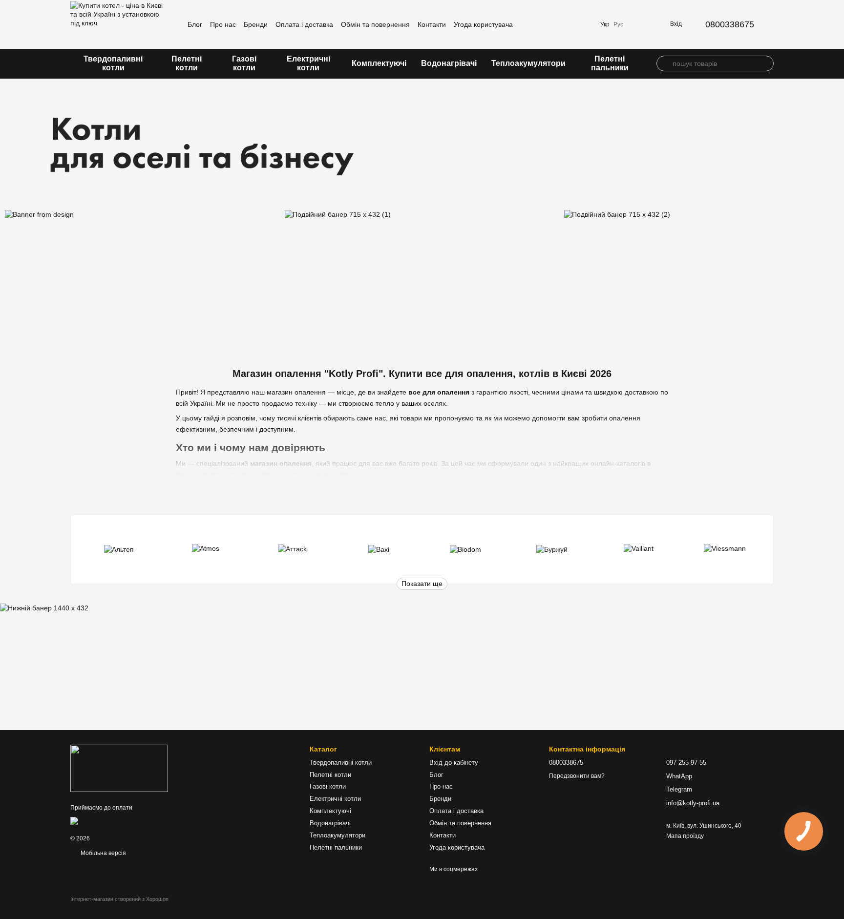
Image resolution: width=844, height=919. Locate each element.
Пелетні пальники (610, 63)
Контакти (432, 24)
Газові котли (244, 63)
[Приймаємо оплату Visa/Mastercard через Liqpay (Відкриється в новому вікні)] (141, 820)
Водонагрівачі (449, 63)
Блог (195, 24)
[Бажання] (583, 24)
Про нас (223, 24)
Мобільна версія (102, 853)
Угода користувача (483, 24)
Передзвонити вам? (577, 776)
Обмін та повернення (375, 24)
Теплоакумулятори (528, 63)
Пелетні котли (186, 63)
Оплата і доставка (304, 24)
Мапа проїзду (685, 836)
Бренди (256, 24)
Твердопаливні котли (113, 63)
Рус (618, 24)
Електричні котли (308, 63)
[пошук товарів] (664, 63)
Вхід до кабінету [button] (453, 762)
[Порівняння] (557, 24)
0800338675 (729, 24)
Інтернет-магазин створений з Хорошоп (119, 899)
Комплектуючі (379, 63)
